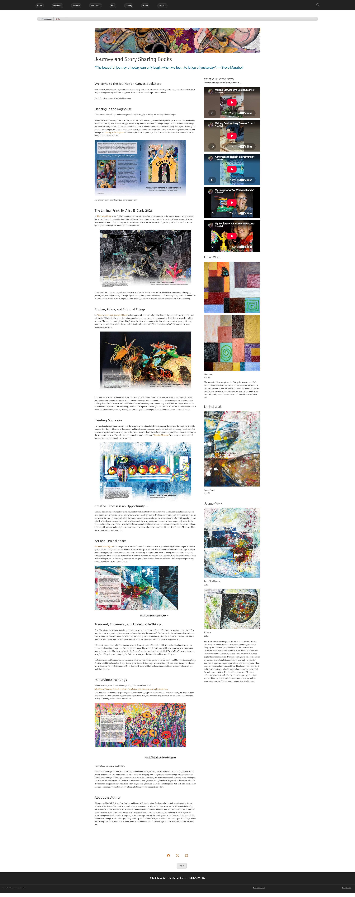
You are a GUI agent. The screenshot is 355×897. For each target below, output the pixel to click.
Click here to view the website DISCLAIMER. (177, 877)
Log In (181, 866)
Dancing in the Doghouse (115, 133)
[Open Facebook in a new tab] (168, 855)
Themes (76, 5)
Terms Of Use (346, 888)
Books (145, 5)
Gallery (129, 5)
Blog (113, 5)
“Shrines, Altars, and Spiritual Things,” (112, 315)
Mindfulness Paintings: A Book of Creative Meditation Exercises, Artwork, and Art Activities (131, 689)
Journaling (57, 5)
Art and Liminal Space (104, 546)
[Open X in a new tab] (177, 855)
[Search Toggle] (318, 5)
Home (39, 5)
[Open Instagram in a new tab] (186, 855)
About (161, 5)
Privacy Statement (259, 888)
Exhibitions (95, 5)
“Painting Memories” (161, 435)
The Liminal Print (104, 216)
